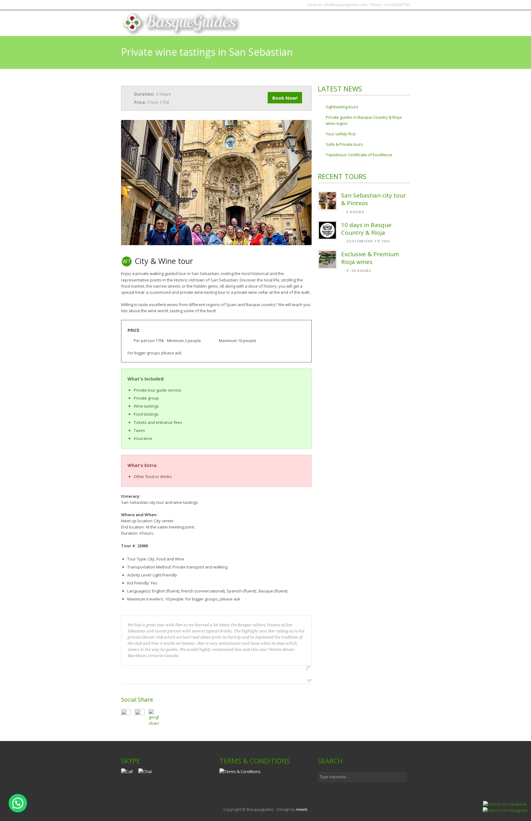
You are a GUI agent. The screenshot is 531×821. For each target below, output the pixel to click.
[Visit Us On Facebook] (505, 804)
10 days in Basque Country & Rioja (366, 229)
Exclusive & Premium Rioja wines (370, 258)
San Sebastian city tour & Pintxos (373, 199)
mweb (302, 809)
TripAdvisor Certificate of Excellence (359, 154)
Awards (396, 23)
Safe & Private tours (344, 144)
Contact (338, 23)
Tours (312, 23)
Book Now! (284, 98)
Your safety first (341, 134)
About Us (368, 23)
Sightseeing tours (342, 107)
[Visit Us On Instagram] (504, 810)
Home (290, 23)
